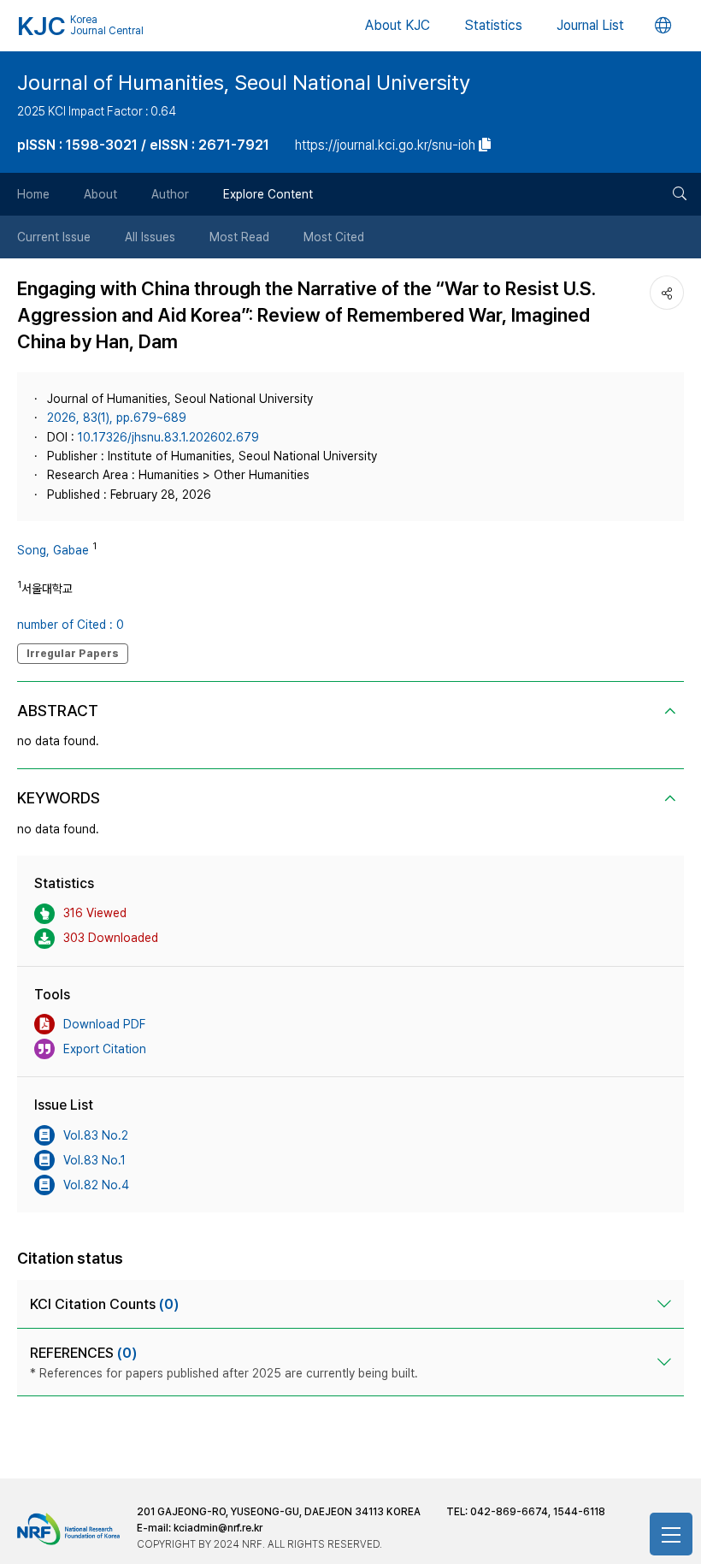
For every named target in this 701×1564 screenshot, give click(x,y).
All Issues (150, 237)
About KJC (397, 25)
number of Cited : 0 (70, 624)
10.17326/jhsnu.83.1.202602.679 (168, 437)
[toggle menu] (671, 1534)
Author (170, 194)
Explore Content (268, 194)
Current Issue (54, 237)
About (100, 194)
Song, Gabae (53, 550)
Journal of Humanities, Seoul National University (243, 82)
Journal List (590, 25)
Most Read (239, 237)
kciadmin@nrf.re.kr (218, 1528)
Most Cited (333, 237)
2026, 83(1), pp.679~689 (116, 417)
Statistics (493, 25)
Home (33, 194)
